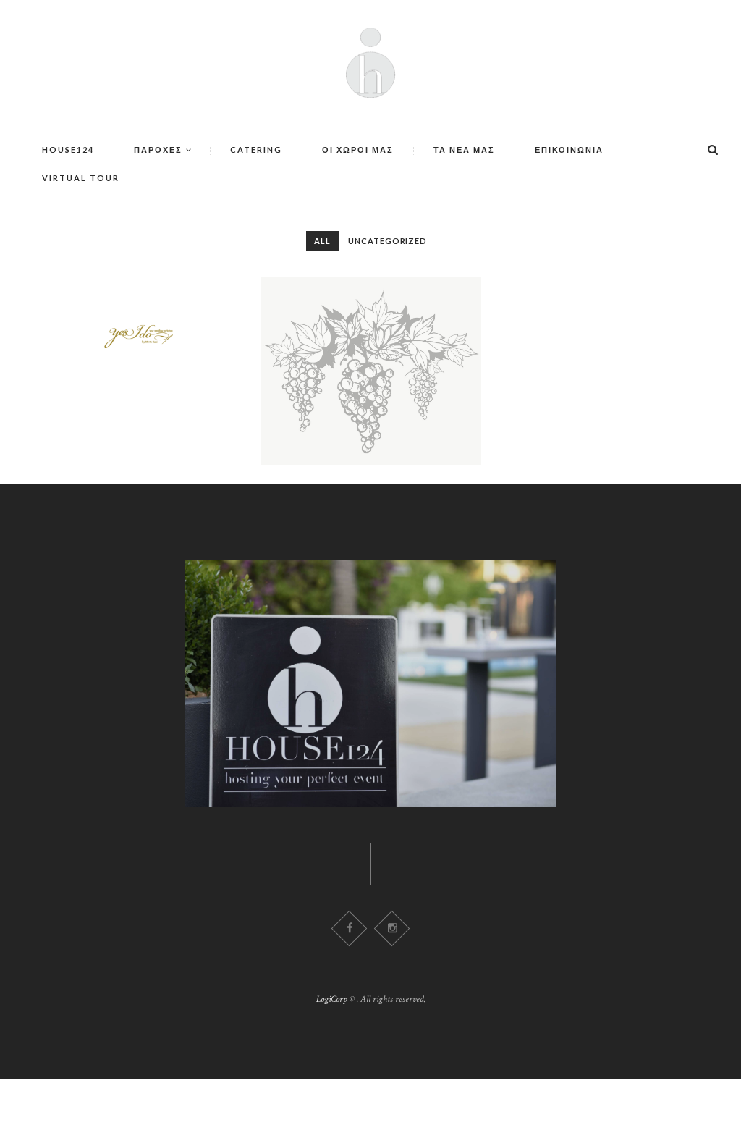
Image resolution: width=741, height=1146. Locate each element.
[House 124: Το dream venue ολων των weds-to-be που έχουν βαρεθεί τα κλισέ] (157, 334)
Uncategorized (387, 240)
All (322, 240)
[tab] (322, 240)
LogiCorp (331, 999)
